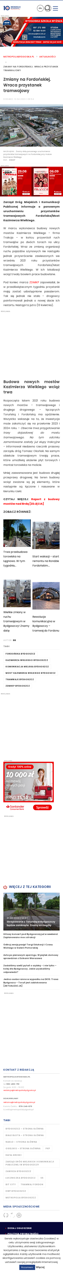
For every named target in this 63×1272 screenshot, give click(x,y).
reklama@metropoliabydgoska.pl (19, 1102)
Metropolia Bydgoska (12, 8)
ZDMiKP (34, 282)
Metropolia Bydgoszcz (21, 1197)
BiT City (11, 1184)
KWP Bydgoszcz (16, 1191)
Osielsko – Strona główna (23, 1148)
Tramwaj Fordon (32, 1184)
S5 (41, 1177)
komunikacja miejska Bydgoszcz (27, 666)
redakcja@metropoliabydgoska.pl (19, 1090)
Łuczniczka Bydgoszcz (20, 1177)
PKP (48, 1148)
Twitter (12, 1215)
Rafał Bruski (14, 1155)
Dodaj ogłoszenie (20, 1228)
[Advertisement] (31, 344)
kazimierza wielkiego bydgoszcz (27, 660)
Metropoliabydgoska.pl (18, 56)
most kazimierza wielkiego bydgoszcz (31, 673)
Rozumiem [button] (27, 1267)
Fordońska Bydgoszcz (20, 653)
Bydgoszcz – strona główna (25, 1128)
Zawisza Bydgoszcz (18, 1171)
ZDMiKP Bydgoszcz (18, 685)
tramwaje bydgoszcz (20, 679)
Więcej (40, 1267)
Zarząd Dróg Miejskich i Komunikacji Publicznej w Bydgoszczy (30, 1163)
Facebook (5, 1215)
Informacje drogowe (40, 8)
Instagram (19, 1215)
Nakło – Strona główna (21, 1141)
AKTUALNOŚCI (47, 56)
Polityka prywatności (23, 1233)
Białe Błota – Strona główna (25, 1135)
